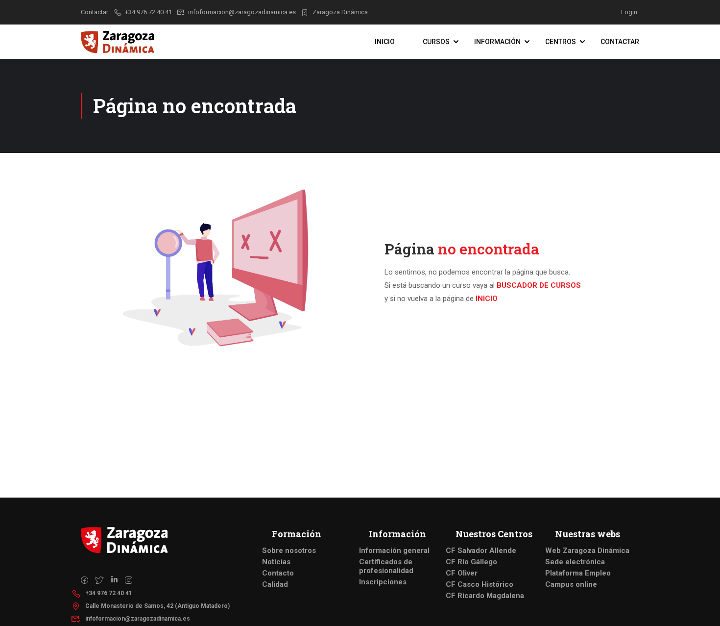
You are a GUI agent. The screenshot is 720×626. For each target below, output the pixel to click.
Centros (560, 42)
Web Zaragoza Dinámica (587, 550)
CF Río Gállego (471, 561)
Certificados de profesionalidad (386, 566)
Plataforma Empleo (578, 573)
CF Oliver (462, 573)
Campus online (571, 584)
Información (497, 42)
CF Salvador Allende (481, 550)
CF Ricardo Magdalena (485, 595)
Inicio (385, 42)
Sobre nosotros (289, 550)
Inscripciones (383, 581)
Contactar (619, 42)
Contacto (278, 573)
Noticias (276, 561)
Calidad (275, 584)
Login (629, 12)
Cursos (436, 42)
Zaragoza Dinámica (340, 12)
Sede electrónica (575, 561)
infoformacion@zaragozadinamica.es (242, 12)
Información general (394, 550)
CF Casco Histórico (479, 584)
